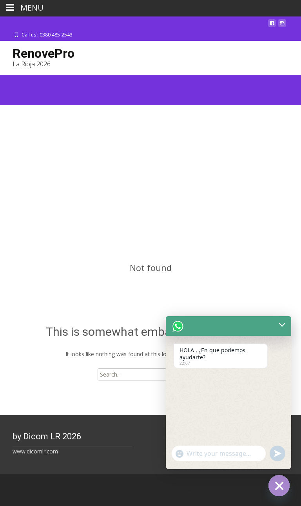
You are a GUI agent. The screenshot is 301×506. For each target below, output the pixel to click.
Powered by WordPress (186, 490)
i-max (238, 490)
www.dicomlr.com (35, 451)
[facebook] (272, 26)
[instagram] (282, 26)
